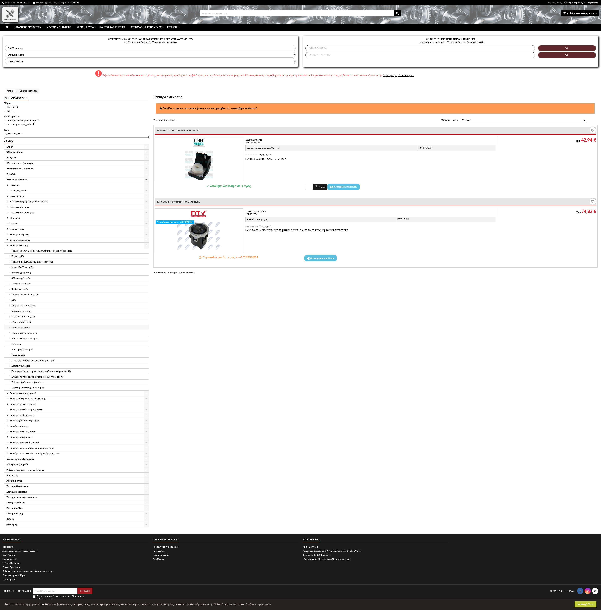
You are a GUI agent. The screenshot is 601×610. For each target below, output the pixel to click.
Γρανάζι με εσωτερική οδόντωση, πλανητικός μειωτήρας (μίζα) (41, 250)
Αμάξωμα (11, 157)
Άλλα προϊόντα (14, 152)
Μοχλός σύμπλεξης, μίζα (23, 305)
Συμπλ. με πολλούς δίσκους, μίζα (27, 387)
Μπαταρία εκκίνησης (59, 27)
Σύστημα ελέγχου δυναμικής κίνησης (28, 398)
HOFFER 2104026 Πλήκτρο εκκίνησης (178, 130)
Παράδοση (7, 546)
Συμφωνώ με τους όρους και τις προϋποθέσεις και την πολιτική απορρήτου (60, 597)
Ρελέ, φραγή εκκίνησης (22, 349)
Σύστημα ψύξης (14, 508)
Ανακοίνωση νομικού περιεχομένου (19, 550)
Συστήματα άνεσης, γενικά (23, 431)
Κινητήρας (12, 475)
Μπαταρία (15, 218)
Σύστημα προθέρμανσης (22, 415)
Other (9, 146)
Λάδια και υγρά (85, 27)
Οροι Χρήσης (8, 555)
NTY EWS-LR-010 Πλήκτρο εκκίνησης (178, 201)
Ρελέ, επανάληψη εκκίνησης (25, 338)
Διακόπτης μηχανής (21, 272)
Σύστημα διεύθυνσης (17, 486)
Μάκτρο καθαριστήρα (112, 27)
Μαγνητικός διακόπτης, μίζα (25, 294)
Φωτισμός (11, 524)
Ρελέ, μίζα (16, 343)
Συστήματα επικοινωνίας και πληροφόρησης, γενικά (35, 453)
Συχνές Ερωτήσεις (11, 567)
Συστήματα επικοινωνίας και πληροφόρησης (31, 448)
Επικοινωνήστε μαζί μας (14, 575)
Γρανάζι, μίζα (17, 256)
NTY (10, 111)
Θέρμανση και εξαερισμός (20, 458)
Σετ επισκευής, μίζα (20, 365)
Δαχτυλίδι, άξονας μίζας (22, 267)
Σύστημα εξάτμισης (16, 491)
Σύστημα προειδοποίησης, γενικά (26, 409)
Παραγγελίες (159, 550)
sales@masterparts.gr (68, 2)
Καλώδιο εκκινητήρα (21, 283)
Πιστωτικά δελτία (161, 555)
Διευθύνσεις (158, 559)
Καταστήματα (8, 579)
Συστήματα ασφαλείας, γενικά (24, 442)
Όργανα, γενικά (17, 228)
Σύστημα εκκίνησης (19, 245)
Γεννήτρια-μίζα (17, 196)
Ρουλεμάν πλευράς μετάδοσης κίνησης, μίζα (32, 360)
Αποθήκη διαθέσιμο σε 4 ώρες (23, 120)
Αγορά (320, 186)
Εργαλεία (172, 27)
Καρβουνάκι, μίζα (19, 289)
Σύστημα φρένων (15, 502)
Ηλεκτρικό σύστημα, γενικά (23, 212)
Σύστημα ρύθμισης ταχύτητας (24, 420)
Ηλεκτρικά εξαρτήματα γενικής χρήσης (28, 201)
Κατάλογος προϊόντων (27, 27)
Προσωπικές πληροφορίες (165, 546)
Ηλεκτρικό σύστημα (16, 179)
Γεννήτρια (14, 185)
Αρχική (9, 141)
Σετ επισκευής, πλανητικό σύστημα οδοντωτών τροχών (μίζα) (41, 371)
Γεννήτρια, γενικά (18, 190)
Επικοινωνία (311, 539)
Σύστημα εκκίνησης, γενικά (23, 393)
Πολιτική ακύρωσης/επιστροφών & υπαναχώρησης (27, 571)
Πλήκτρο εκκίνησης (20, 327)
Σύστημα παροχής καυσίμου (21, 497)
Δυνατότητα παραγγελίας (20, 124)
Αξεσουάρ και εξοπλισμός (146, 27)
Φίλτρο (10, 519)
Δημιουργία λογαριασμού (586, 2)
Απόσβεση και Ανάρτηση (19, 168)
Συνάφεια (524, 120)
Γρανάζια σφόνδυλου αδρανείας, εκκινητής (32, 261)
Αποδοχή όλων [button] (585, 604)
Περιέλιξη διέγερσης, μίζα (23, 316)
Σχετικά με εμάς (10, 559)
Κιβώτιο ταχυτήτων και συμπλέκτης (25, 469)
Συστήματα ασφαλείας (21, 437)
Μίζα (13, 300)
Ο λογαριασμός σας (166, 539)
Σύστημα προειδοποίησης (23, 404)
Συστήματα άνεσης (19, 426)
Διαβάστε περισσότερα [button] (258, 604)
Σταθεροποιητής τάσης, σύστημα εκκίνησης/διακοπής (37, 376)
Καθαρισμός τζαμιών (17, 464)
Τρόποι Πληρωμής (11, 563)
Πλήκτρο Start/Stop (21, 322)
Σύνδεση (566, 2)
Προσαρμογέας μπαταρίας (24, 333)
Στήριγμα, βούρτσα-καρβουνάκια (27, 382)
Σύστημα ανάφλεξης (20, 234)
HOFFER (12, 106)
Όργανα (14, 223)
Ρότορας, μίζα (18, 354)
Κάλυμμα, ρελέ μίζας (21, 278)
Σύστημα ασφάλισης (20, 239)
